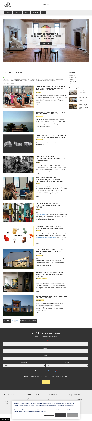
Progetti (38, 92)
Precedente (7, 320)
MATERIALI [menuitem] (35, 12)
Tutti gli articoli (32, 320)
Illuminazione (40, 300)
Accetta (60, 415)
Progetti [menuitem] (29, 398)
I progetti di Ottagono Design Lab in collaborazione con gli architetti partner (50, 88)
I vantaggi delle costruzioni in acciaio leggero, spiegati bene (51, 136)
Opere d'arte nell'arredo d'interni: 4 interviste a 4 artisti (48, 205)
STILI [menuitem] (43, 12)
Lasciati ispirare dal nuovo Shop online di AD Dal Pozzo (49, 227)
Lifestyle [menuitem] (29, 399)
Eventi (38, 162)
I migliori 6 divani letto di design (82, 91)
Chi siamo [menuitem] (7, 398)
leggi (37, 104)
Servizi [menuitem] (6, 399)
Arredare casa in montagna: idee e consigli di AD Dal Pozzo (83, 106)
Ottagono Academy (41, 214)
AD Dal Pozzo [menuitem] (51, 398)
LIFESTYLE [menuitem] (18, 12)
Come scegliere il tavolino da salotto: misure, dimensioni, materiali (50, 274)
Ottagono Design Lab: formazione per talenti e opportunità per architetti (49, 179)
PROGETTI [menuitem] (8, 12)
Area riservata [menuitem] (51, 399)
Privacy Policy (52, 371)
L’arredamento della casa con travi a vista (83, 99)
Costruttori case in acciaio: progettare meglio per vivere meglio (50, 251)
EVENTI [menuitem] (26, 12)
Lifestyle (38, 230)
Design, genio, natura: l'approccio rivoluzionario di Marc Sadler (50, 158)
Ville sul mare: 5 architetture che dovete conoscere (50, 113)
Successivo (23, 320)
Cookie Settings (5, 419)
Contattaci (77, 394)
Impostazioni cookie (49, 415)
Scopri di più (46, 43)
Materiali (38, 278)
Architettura (39, 116)
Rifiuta (72, 415)
